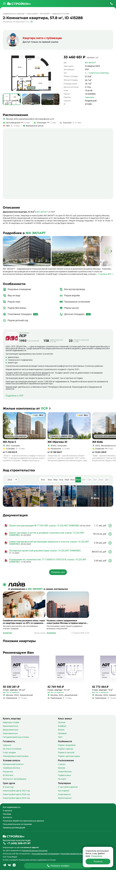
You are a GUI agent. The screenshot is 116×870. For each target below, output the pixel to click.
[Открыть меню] (4, 3)
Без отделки (63, 791)
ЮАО (16, 119)
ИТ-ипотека (8, 775)
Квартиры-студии (11, 722)
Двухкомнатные (10, 730)
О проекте (7, 810)
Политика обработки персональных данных (23, 821)
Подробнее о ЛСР (14, 396)
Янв (43, 479)
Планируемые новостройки (15, 756)
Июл (78, 479)
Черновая (89, 97)
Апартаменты (64, 794)
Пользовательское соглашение (17, 824)
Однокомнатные (10, 726)
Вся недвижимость (12, 807)
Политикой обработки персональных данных (79, 854)
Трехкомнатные (10, 733)
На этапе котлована (12, 749)
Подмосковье (64, 775)
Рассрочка (8, 771)
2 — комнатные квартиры (97, 73)
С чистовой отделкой (68, 787)
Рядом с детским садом (69, 756)
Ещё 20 (50, 99)
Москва (61, 768)
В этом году (8, 787)
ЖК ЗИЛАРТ (90, 63)
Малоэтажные (64, 798)
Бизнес (61, 730)
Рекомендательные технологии (34, 851)
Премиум (62, 733)
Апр (61, 479)
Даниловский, (25, 119)
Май (67, 479)
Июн (72, 479)
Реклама (7, 814)
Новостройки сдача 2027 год (16, 791)
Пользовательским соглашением (45, 854)
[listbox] (12, 480)
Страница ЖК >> (105, 274)
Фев (50, 479)
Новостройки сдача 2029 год (16, 798)
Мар (55, 479)
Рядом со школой (66, 752)
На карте (62, 779)
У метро (61, 764)
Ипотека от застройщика (14, 779)
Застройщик (24, 335)
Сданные (7, 745)
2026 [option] (9, 480)
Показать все (58, 572)
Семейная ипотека (11, 768)
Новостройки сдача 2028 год (16, 794)
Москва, (10, 119)
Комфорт (62, 726)
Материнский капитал (13, 764)
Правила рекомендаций (14, 827)
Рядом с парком (65, 749)
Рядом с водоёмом (66, 745)
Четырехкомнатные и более (16, 737)
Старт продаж (9, 752)
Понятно (98, 861)
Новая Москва (65, 771)
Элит (60, 737)
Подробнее (96, 856)
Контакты (7, 817)
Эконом (61, 722)
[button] (111, 251)
